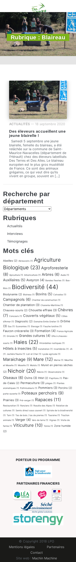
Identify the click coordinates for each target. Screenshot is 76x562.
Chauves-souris (15, 310)
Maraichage (17, 359)
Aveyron (35, 280)
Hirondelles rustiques (52, 343)
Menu (9, 6)
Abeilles (10, 260)
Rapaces (48, 399)
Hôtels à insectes (20, 348)
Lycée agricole (51, 354)
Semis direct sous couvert (31, 410)
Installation (45, 349)
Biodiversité (35, 286)
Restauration (11, 405)
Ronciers (26, 405)
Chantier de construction (46, 300)
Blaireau (29, 294)
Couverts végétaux (41, 315)
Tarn (10, 415)
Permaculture (32, 383)
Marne (58, 360)
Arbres (51, 274)
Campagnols (17, 299)
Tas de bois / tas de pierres (31, 415)
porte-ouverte (11, 393)
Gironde (12, 336)
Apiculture (16, 275)
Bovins (44, 294)
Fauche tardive (52, 326)
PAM (43, 378)
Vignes (54, 420)
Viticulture (28, 425)
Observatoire (56, 372)
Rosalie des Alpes (44, 405)
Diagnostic (24, 321)
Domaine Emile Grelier (46, 321)
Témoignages (17, 241)
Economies (23, 326)
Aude (65, 275)
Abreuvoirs (25, 261)
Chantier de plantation (21, 305)
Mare (43, 359)
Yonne (48, 426)
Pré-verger (27, 400)
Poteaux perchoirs (42, 392)
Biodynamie (12, 294)
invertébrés (61, 349)
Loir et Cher (33, 354)
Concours (15, 316)
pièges (50, 383)
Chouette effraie (43, 310)
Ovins (30, 378)
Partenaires (55, 547)
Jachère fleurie (16, 354)
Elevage (36, 326)
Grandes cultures (34, 336)
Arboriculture (32, 275)
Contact (36, 553)
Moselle (23, 365)
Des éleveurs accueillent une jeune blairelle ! (37, 133)
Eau (11, 326)
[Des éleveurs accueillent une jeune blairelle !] (38, 99)
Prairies (11, 400)
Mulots (35, 365)
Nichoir (22, 371)
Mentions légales (22, 547)
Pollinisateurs (28, 388)
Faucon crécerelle (18, 331)
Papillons (55, 378)
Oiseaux (13, 377)
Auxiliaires (14, 280)
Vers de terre (40, 420)
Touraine (54, 415)
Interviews (15, 234)
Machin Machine (44, 558)
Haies (26, 342)
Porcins (65, 387)
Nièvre (42, 372)
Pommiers (47, 388)
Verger (23, 420)
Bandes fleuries (55, 280)
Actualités (19, 124)
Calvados (59, 294)
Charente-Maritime (52, 305)
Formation (45, 331)
